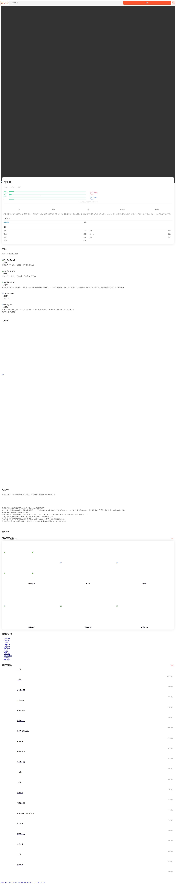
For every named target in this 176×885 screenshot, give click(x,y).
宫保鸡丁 (7, 638)
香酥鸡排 (7, 658)
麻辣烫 (6, 652)
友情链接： (4, 882)
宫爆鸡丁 (7, 646)
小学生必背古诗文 (20, 882)
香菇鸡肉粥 (8, 656)
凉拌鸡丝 (7, 640)
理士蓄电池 (41, 882)
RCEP (35, 882)
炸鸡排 (6, 650)
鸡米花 (6, 642)
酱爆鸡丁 (7, 644)
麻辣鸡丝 (7, 654)
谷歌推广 (30, 882)
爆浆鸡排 (7, 659)
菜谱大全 (173, 2)
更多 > (172, 538)
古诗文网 (11, 882)
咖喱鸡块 (7, 648)
